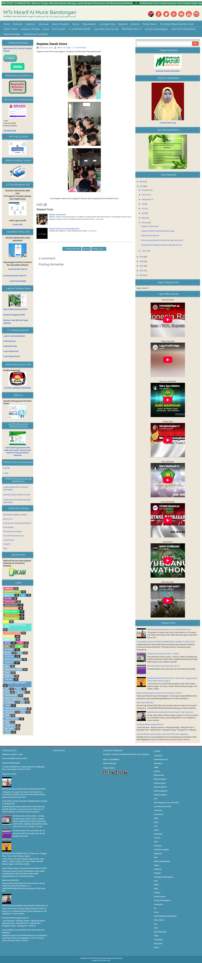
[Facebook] (158, 14)
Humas (75, 24)
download (9, 636)
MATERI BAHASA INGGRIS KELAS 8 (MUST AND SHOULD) (170, 712)
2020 (142, 275)
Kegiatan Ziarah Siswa (52, 44)
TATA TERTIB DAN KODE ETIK (15, 709)
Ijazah (19, 646)
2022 (142, 266)
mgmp (7, 673)
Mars (7, 666)
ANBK (23, 595)
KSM (20, 653)
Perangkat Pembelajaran (15, 683)
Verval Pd (7, 544)
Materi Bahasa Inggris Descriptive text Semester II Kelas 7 (159, 693)
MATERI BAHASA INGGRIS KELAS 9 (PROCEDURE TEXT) (169, 629)
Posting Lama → (98, 249)
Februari (145, 223)
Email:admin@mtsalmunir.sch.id (14, 758)
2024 (142, 257)
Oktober (145, 195)
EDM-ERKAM (8, 527)
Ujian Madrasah (11, 719)
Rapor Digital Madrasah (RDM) (15, 309)
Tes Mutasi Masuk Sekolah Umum (177, 24)
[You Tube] (188, 14)
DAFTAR (6, 468)
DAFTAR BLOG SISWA (12, 633)
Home (6, 24)
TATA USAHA (9, 712)
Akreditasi (9, 595)
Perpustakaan (89, 24)
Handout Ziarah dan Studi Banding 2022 (64, 229)
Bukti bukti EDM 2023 (145, 703)
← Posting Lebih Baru (71, 249)
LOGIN (5, 473)
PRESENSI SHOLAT (131, 29)
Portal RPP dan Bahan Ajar (13, 536)
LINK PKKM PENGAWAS (183, 29)
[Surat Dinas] (151, 14)
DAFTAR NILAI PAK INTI (150, 236)
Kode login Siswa (10, 346)
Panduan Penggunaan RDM (14, 315)
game (20, 643)
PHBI (6, 689)
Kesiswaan (43, 24)
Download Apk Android (17, 269)
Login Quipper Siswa (11, 356)
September (146, 199)
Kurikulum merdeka (13, 659)
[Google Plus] (173, 14)
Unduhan (134, 24)
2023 (142, 261)
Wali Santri (9, 729)
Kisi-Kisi (8, 653)
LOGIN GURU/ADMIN (17, 281)
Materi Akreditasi (11, 34)
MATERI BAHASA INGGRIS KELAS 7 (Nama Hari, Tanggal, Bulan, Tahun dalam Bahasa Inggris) (24, 854)
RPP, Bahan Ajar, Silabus (12, 531)
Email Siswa (9, 640)
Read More (99, 219)
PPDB (7, 692)
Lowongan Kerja (107, 24)
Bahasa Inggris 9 (11, 618)
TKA (23, 712)
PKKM (18, 689)
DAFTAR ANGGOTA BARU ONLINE (16, 495)
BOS (6, 622)
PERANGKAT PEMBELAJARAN (15, 515)
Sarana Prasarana (60, 24)
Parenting (9, 676)
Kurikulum (30, 24)
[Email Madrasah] (196, 14)
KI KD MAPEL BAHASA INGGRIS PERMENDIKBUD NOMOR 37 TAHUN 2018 (166, 642)
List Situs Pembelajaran (156, 29)
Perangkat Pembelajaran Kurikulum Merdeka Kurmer (161, 245)
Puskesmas (9, 702)
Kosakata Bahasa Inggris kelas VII (150, 724)
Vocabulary (9, 725)
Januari (145, 251)
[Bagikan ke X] (43, 204)
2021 (142, 271)
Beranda (86, 249)
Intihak (59, 48)
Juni (143, 209)
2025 (142, 186)
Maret (144, 218)
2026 (142, 182)
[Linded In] (181, 14)
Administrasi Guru (12, 592)
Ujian (7, 715)
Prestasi (20, 692)
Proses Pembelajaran (14, 699)
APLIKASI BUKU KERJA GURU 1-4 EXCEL (163, 654)
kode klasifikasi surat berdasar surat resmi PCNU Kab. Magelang (162, 734)
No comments (80, 48)
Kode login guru (9, 341)
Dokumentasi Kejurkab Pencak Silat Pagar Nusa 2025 (162, 240)
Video (7, 722)
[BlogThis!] (40, 204)
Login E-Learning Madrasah (14, 336)
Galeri (7, 643)
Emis (5, 548)
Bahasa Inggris (11, 608)
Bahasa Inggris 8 (11, 615)
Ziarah (68, 48)
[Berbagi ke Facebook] (45, 204)
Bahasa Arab (10, 602)
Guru (7, 646)
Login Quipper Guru (11, 351)
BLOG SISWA (59, 29)
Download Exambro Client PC (14, 276)
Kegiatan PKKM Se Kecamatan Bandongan (158, 231)
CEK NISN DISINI (9, 131)
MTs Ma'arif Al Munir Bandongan (39, 12)
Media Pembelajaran (13, 669)
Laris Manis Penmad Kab (106, 29)
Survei (46, 29)
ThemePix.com (104, 960)
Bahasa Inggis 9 (11, 605)
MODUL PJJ (8, 519)
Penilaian (8, 679)
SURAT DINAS (10, 29)
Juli (143, 204)
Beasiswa (123, 24)
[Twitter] (166, 14)
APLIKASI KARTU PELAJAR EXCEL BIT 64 (163, 666)
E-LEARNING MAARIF (79, 29)
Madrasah (18, 24)
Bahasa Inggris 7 (11, 612)
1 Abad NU (9, 588)
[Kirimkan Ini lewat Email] (37, 204)
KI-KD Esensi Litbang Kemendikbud (17, 523)
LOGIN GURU (18, 225)
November (146, 190)
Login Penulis (8, 540)
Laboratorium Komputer (35, 34)
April (144, 213)
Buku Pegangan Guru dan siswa (15, 626)
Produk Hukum (149, 24)
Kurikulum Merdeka (30, 29)
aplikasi (8, 598)
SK (23, 702)
